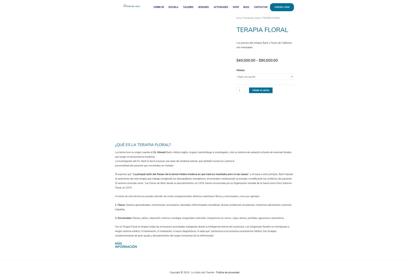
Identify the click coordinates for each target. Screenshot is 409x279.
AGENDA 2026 (281, 7)
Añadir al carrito (260, 90)
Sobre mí (159, 7)
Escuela (173, 7)
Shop (236, 7)
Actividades (221, 7)
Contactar (260, 7)
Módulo (240, 70)
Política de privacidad (227, 272)
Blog (246, 7)
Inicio (239, 18)
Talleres (188, 7)
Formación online (252, 18)
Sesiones (203, 7)
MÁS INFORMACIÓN (126, 245)
